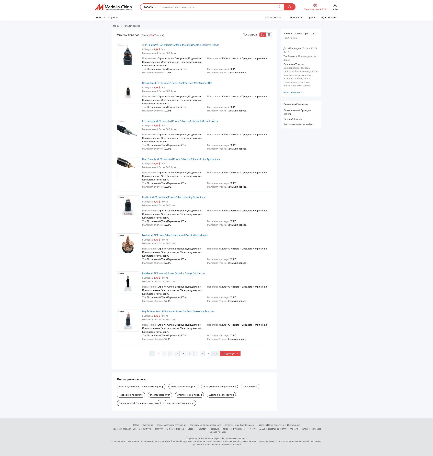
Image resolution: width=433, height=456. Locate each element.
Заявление (147, 425)
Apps (310, 17)
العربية (262, 428)
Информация (293, 425)
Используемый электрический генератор (141, 386)
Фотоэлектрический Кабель (298, 124)
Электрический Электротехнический (139, 403)
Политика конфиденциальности (205, 425)
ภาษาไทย (294, 428)
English (136, 428)
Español (191, 428)
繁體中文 (159, 428)
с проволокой (250, 386)
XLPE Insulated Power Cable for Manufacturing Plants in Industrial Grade (180, 45)
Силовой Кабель (292, 119)
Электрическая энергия (183, 386)
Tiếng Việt (316, 428)
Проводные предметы (131, 394)
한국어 (252, 428)
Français (180, 428)
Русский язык (239, 428)
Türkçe (305, 428)
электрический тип (160, 394)
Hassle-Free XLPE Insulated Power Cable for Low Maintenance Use (177, 83)
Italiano (226, 428)
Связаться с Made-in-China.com (239, 425)
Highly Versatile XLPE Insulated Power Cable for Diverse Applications (178, 311)
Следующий (230, 353)
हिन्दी (284, 428)
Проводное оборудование (179, 403)
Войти (335, 8)
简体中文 (147, 428)
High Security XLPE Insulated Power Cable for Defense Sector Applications (181, 159)
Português (214, 428)
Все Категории (107, 17)
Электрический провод (189, 394)
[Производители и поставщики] (113, 6)
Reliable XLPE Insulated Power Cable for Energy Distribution (173, 273)
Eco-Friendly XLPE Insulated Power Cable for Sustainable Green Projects (180, 121)
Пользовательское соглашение (171, 425)
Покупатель (271, 17)
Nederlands (273, 428)
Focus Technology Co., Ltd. (213, 438)
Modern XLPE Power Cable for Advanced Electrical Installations (175, 235)
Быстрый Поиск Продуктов (271, 425)
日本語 (170, 428)
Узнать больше (293, 92)
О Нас (136, 425)
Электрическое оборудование (219, 386)
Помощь (294, 17)
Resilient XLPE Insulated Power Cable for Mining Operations (173, 197)
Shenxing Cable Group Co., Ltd (299, 33)
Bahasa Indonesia (218, 431)
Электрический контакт (221, 394)
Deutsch (202, 428)
